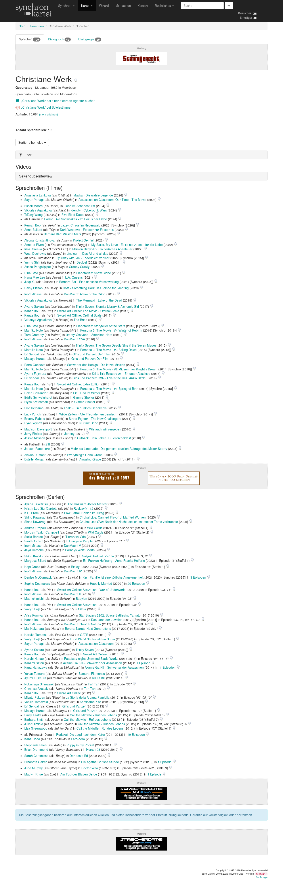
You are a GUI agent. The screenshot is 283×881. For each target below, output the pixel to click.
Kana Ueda (32, 739)
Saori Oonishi (33, 541)
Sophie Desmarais (37, 583)
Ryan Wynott (33, 423)
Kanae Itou (32, 311)
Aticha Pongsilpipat (37, 266)
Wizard (104, 5)
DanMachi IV (73, 571)
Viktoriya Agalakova (38, 210)
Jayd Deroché (34, 550)
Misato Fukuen (34, 697)
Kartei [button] (85, 5)
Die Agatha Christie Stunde (100, 762)
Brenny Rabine (34, 418)
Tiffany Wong (33, 214)
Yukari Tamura (34, 673)
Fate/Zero (78, 739)
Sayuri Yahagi (34, 199)
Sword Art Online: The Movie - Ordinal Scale (88, 311)
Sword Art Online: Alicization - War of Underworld (91, 589)
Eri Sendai (31, 354)
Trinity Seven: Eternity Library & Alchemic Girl (107, 306)
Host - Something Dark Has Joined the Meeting (96, 288)
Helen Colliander (36, 393)
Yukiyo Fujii (32, 609)
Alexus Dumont (35, 455)
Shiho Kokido (33, 556)
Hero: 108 (93, 749)
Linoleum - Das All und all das (87, 253)
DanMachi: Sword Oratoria (82, 624)
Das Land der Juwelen (106, 619)
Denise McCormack (38, 577)
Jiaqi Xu (29, 281)
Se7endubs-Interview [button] (35, 176)
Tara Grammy (34, 334)
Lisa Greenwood (35, 728)
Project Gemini (83, 240)
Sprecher (29, 39)
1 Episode (143, 663)
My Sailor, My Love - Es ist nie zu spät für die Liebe (127, 244)
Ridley (75, 566)
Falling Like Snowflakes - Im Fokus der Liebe (75, 219)
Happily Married (101, 583)
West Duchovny (35, 253)
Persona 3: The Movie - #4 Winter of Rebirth (111, 330)
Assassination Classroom (96, 643)
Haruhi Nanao (34, 658)
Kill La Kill (98, 678)
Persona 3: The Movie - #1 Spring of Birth (109, 388)
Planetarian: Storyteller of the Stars (100, 326)
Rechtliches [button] (163, 5)
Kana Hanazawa (35, 667)
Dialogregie (89, 39)
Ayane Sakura (34, 306)
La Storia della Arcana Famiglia (87, 697)
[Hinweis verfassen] (76, 78)
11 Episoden (167, 667)
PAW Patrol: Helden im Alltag (84, 513)
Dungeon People (81, 541)
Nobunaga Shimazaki (39, 684)
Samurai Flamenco (91, 673)
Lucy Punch (32, 414)
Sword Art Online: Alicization (77, 604)
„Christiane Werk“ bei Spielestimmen (46, 107)
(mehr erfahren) (48, 114)
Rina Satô (31, 273)
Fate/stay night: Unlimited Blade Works (91, 658)
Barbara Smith (34, 719)
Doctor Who (89, 768)
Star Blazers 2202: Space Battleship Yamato (110, 615)
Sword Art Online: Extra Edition (78, 384)
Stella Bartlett (33, 536)
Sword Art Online (69, 693)
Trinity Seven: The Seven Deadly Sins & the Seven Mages (116, 345)
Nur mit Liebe (88, 423)
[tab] (141, 155)
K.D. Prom (31, 513)
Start (22, 26)
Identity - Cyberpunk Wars (89, 210)
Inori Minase (33, 294)
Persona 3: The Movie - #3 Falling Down (108, 349)
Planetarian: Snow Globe (93, 273)
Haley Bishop (33, 288)
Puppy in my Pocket (80, 745)
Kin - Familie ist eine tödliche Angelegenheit (112, 577)
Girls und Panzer (74, 706)
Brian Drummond (36, 749)
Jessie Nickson (34, 438)
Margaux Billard (35, 560)
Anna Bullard (33, 229)
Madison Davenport (38, 429)
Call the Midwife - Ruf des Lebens (93, 715)
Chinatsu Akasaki (36, 688)
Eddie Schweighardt (38, 397)
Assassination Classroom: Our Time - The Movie (112, 199)
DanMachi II (72, 594)
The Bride (80, 319)
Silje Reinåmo (34, 408)
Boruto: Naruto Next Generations (88, 628)
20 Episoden (137, 583)
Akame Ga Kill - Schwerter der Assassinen (92, 663)
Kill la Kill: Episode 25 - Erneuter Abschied (121, 373)
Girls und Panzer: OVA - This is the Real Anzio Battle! (110, 378)
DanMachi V (72, 545)
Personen (37, 26)
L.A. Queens (74, 277)
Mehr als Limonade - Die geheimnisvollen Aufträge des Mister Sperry (119, 448)
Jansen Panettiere (37, 448)
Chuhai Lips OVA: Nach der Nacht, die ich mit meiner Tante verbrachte (129, 521)
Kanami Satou (34, 663)
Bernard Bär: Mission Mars (62, 234)
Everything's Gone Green (85, 455)
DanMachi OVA (74, 339)
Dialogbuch (58, 39)
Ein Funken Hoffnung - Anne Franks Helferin (114, 560)
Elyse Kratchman (36, 402)
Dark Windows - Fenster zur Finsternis (87, 229)
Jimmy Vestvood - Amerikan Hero (89, 334)
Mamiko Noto (33, 330)
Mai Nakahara (34, 628)
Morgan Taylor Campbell (41, 532)
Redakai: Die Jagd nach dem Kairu (80, 734)
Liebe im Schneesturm (79, 206)
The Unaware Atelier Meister (87, 504)
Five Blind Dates (72, 214)
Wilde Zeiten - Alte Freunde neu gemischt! (88, 414)
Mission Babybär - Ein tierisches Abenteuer (102, 249)
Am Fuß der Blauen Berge (78, 774)
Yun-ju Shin (32, 262)
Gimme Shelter (83, 397)
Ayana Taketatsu (36, 504)
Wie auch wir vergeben (105, 429)
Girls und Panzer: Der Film (91, 354)
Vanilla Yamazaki (36, 702)
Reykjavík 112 (83, 508)
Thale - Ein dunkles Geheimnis (85, 408)
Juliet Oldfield (33, 724)
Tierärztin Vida (75, 536)
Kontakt (143, 5)
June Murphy (33, 768)
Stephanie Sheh (35, 745)
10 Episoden (136, 734)
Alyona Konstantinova (39, 240)
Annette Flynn (34, 244)
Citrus (82, 609)
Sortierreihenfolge (31, 142)
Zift (48, 444)
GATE (84, 634)
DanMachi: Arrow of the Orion (84, 294)
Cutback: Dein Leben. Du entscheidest (104, 438)
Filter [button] (27, 155)
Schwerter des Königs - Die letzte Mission (96, 364)
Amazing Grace (90, 459)
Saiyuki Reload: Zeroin (98, 556)
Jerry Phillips (33, 433)
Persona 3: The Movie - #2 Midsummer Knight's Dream (118, 369)
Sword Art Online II (96, 654)
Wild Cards (94, 528)
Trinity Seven (85, 649)
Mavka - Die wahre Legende (93, 195)
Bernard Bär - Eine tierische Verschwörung (89, 281)
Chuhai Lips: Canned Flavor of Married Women (113, 517)
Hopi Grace (32, 566)
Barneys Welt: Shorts (80, 550)
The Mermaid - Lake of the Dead (99, 300)
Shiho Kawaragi (35, 517)
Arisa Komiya (33, 615)
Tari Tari (93, 684)
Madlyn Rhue (33, 774)
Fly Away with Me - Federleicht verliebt (82, 258)
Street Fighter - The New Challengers (95, 418)
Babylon (81, 598)
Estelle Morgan (34, 459)
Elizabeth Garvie (35, 762)
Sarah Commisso (36, 755)
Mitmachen (123, 5)
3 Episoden (198, 577)
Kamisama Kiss (90, 702)
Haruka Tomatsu (36, 634)
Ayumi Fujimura (35, 373)
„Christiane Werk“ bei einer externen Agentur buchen (57, 100)
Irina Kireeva (33, 249)
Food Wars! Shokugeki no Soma (92, 639)
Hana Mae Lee (34, 277)
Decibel (81, 262)
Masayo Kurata (35, 358)
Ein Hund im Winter (86, 393)
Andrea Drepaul (35, 528)
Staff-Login (262, 877)
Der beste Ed (79, 755)
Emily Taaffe (32, 715)
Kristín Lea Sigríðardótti (40, 508)
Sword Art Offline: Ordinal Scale (79, 315)
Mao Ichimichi (34, 598)
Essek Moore (33, 206)
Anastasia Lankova (37, 195)
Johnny (69, 433)
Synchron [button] (65, 5)
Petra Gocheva (34, 364)
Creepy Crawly (79, 266)
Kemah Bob (32, 225)
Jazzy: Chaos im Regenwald (80, 225)
